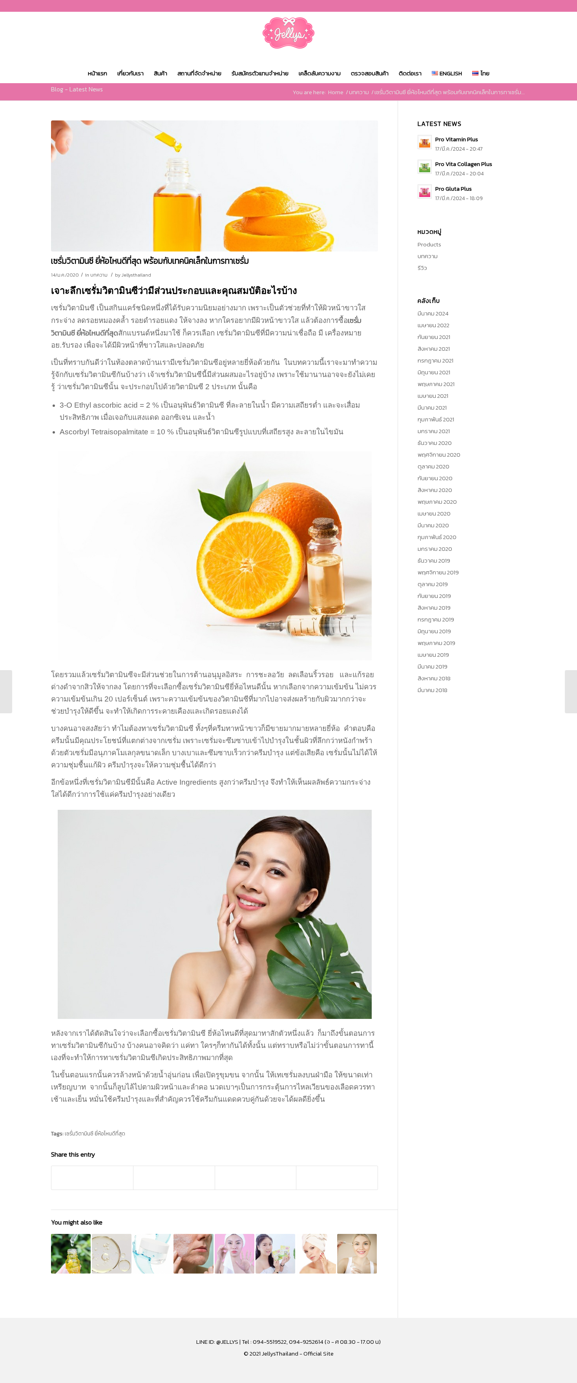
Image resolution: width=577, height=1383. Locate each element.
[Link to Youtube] (520, 6)
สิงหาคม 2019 (434, 607)
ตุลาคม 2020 (433, 466)
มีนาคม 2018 (432, 689)
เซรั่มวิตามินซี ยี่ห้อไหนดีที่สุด (95, 1133)
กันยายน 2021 (434, 336)
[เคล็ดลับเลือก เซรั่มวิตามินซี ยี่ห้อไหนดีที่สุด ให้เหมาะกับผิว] (275, 1254)
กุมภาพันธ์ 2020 (437, 536)
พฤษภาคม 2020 (437, 501)
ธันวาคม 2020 (435, 442)
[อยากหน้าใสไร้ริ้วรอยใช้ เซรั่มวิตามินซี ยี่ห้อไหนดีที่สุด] (111, 1254)
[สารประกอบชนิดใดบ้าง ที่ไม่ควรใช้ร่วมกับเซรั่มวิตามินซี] (193, 1254)
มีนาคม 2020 (433, 525)
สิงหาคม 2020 (435, 489)
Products (429, 244)
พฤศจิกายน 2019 (438, 572)
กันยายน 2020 (435, 478)
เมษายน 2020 (434, 513)
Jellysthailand (136, 275)
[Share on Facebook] (92, 1178)
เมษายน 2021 (433, 395)
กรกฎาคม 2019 (436, 619)
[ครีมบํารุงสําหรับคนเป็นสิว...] (6, 691)
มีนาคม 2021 (432, 407)
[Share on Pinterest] (174, 1178)
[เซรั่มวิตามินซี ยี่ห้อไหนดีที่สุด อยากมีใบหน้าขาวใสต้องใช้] (357, 1254)
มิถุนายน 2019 (434, 631)
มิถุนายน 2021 (434, 372)
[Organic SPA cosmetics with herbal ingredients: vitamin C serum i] (214, 185)
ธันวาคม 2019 (434, 560)
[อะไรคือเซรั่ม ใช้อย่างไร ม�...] (571, 691)
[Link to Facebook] (496, 6)
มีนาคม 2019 (432, 666)
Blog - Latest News (77, 89)
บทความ (99, 275)
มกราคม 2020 (435, 548)
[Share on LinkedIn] (255, 1178)
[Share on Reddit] (337, 1178)
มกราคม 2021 (434, 430)
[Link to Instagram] (508, 6)
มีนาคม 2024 (433, 313)
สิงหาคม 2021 (434, 348)
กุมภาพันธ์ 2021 (436, 419)
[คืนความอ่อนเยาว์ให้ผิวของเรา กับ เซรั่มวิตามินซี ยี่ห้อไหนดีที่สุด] (71, 1254)
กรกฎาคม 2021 (435, 360)
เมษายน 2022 (433, 325)
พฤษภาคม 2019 (436, 642)
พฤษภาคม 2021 (436, 383)
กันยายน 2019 (434, 595)
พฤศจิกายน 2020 (439, 454)
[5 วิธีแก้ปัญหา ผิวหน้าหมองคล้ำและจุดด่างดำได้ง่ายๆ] (234, 1254)
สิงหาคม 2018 (434, 678)
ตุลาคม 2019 (433, 584)
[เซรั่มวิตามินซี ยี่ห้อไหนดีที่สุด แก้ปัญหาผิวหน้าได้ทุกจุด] (152, 1254)
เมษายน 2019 (433, 654)
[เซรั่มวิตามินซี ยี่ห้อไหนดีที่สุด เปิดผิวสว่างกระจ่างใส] (316, 1254)
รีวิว (422, 267)
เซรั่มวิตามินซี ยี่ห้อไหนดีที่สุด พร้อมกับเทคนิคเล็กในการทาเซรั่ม (150, 261)
